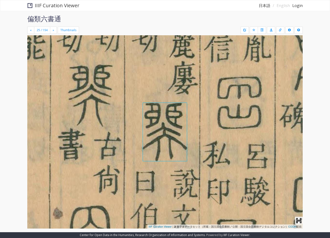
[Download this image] (271, 30)
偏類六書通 (44, 18)
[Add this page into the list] (254, 30)
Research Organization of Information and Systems (170, 235)
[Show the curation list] (262, 30)
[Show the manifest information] (289, 30)
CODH (292, 226)
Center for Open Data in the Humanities (107, 235)
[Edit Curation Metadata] (245, 30)
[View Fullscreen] (33, 56)
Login (297, 5)
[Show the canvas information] (280, 30)
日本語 (264, 5)
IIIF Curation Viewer (57, 5)
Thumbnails (68, 30)
